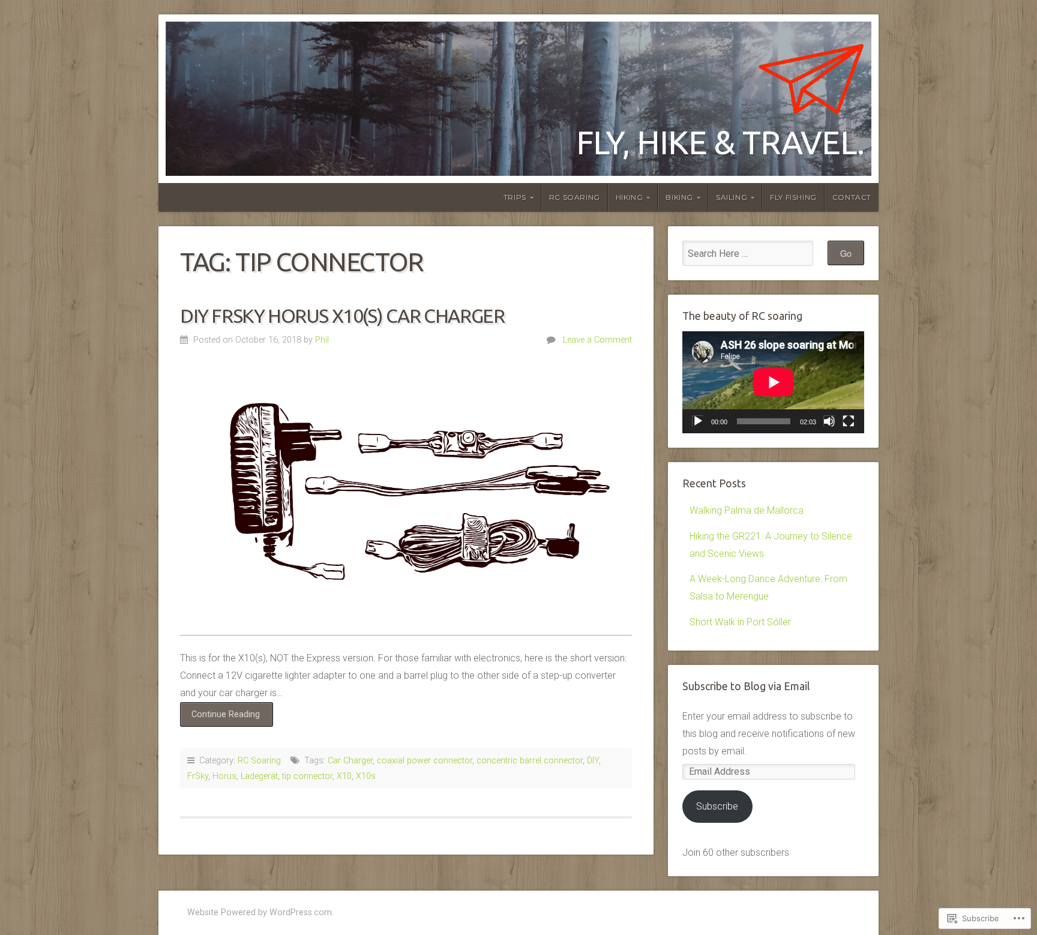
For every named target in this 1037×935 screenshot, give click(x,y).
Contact (851, 197)
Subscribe (717, 806)
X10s (366, 776)
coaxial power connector (424, 761)
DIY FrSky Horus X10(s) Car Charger (342, 315)
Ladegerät (259, 776)
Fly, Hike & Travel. (720, 142)
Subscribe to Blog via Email (746, 686)
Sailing (731, 197)
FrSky (197, 776)
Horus (224, 776)
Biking (679, 197)
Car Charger (350, 761)
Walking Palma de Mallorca (747, 510)
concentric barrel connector (529, 761)
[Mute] (829, 421)
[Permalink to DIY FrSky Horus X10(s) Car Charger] (406, 500)
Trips (514, 197)
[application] (773, 382)
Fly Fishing (793, 197)
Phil (322, 340)
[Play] (698, 421)
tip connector (307, 776)
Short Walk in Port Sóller (740, 622)
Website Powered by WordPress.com (259, 912)
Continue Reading (220, 718)
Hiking (629, 197)
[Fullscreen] (849, 421)
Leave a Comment (597, 340)
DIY (593, 761)
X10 (344, 776)
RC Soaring (574, 197)
